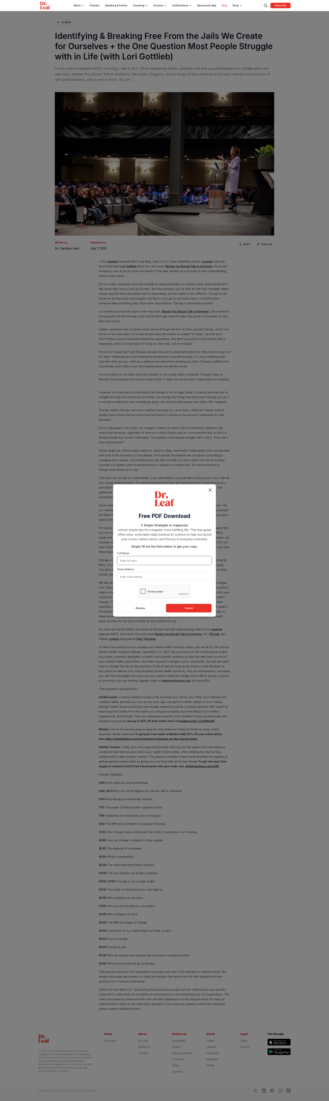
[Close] (210, 490)
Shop (236, 5)
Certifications (180, 5)
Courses (158, 5)
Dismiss (140, 608)
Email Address (125, 569)
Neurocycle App (206, 5)
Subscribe (281, 5)
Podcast (94, 5)
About (77, 5)
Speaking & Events (116, 5)
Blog (224, 5)
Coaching (138, 5)
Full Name (123, 553)
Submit (189, 608)
